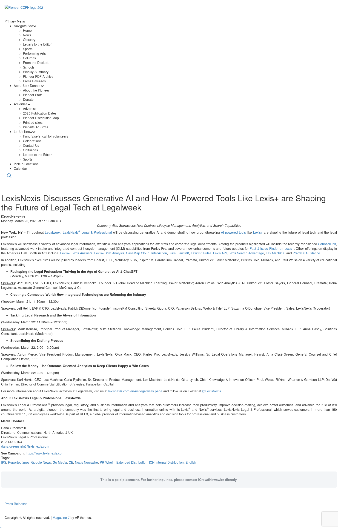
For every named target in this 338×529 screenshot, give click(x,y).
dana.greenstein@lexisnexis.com (25, 446)
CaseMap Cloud (137, 253)
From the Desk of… (37, 62)
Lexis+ (258, 232)
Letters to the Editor (37, 44)
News (27, 35)
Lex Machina (275, 253)
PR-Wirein (107, 462)
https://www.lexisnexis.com (45, 453)
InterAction (159, 253)
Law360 (183, 253)
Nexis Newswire (86, 462)
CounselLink (327, 244)
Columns (29, 58)
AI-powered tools (233, 232)
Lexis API (220, 253)
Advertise (20, 104)
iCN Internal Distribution (166, 462)
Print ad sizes (33, 122)
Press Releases (34, 81)
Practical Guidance (306, 253)
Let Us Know (23, 131)
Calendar (20, 168)
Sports (27, 48)
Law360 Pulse (201, 253)
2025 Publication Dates (40, 113)
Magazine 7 (61, 517)
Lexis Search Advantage (246, 253)
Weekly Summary (36, 71)
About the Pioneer (36, 90)
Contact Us (31, 145)
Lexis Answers (82, 253)
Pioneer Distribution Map (41, 117)
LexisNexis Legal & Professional (87, 232)
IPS (3, 462)
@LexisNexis (211, 391)
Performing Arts (34, 53)
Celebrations (32, 140)
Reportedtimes (18, 462)
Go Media (60, 462)
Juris (172, 253)
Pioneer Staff (32, 94)
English (191, 462)
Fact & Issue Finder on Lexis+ (272, 248)
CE (71, 462)
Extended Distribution (131, 462)
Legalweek (52, 232)
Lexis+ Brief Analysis (109, 253)
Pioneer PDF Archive (38, 76)
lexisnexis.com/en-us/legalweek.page (135, 391)
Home (27, 30)
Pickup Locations (26, 163)
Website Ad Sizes (35, 127)
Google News (41, 462)
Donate (28, 99)
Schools (28, 67)
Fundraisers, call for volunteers (45, 136)
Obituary (29, 39)
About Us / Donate (27, 85)
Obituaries (30, 150)
